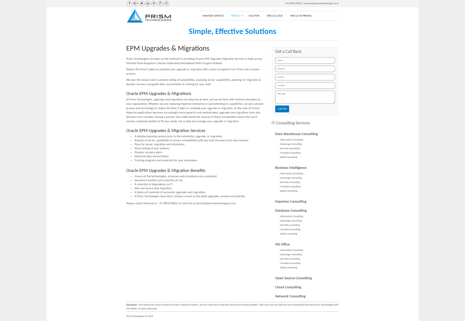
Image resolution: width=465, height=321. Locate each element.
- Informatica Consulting (291, 140)
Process (235, 15)
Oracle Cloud (275, 15)
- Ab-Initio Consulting (289, 148)
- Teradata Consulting (289, 153)
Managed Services (213, 15)
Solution (254, 15)
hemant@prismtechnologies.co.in (321, 3)
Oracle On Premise (301, 15)
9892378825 (295, 3)
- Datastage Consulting (290, 144)
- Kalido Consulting (288, 157)
